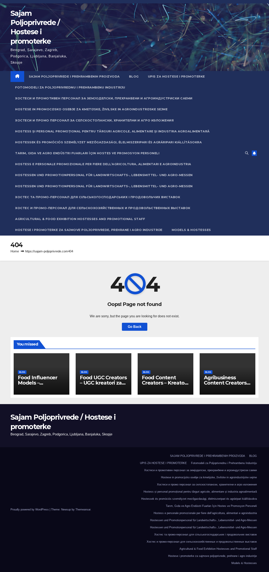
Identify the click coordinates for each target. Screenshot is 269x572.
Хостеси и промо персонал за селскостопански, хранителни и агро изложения (94, 120)
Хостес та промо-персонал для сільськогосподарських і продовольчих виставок (97, 197)
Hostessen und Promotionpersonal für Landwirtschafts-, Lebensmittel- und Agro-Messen (104, 175)
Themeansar (82, 509)
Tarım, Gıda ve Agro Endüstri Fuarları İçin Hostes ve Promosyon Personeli (87, 153)
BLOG (134, 76)
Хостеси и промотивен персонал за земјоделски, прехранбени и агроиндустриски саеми (104, 98)
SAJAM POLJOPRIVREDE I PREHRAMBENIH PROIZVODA (74, 76)
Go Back (134, 326)
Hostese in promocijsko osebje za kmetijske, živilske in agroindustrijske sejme (91, 109)
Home (15, 251)
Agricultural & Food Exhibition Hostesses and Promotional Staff (80, 219)
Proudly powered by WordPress (30, 509)
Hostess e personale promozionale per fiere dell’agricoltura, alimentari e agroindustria (103, 164)
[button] (246, 153)
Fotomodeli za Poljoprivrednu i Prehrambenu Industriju (70, 87)
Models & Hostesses (191, 230)
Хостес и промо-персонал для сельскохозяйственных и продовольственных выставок (102, 208)
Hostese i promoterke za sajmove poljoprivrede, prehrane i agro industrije (88, 230)
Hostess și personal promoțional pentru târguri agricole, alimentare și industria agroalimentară (112, 131)
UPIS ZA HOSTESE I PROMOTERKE (176, 76)
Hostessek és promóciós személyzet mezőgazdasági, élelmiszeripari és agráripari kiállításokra (108, 142)
